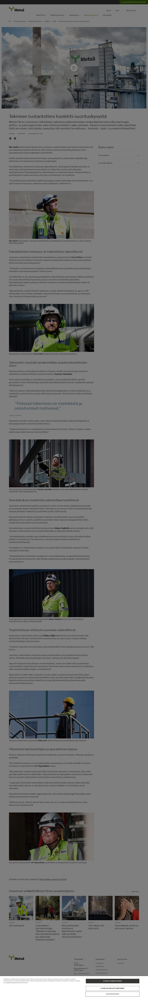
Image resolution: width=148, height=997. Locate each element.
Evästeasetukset (112, 994)
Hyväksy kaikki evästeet (112, 981)
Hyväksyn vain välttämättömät (112, 988)
